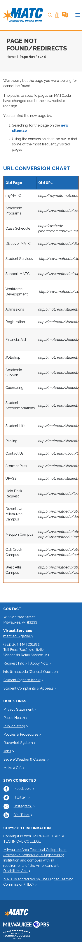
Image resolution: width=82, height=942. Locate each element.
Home (11, 57)
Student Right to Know (21, 680)
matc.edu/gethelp (18, 636)
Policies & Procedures (20, 734)
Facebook (22, 788)
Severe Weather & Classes (24, 759)
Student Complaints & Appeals (28, 688)
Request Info (13, 663)
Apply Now (39, 663)
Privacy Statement (18, 709)
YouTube (22, 815)
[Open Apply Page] (57, 15)
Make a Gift (12, 768)
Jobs (7, 751)
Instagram (23, 806)
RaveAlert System (18, 743)
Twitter (20, 797)
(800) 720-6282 (31, 650)
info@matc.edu (15, 672)
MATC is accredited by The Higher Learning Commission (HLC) (38, 882)
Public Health (14, 718)
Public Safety (14, 726)
